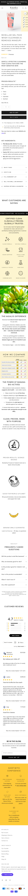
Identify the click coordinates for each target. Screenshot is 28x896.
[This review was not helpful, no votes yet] (23, 671)
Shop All (3, 859)
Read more (19, 695)
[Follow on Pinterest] (10, 880)
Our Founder (5, 848)
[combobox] (19, 646)
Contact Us (4, 840)
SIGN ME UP (14, 757)
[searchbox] (8, 642)
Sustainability (5, 851)
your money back (21, 785)
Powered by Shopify (19, 885)
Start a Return (5, 838)
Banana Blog (4, 854)
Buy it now (14, 117)
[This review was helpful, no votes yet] (21, 671)
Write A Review (15, 635)
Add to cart (14, 112)
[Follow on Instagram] (6, 880)
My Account (4, 832)
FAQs (2, 856)
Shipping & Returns (6, 835)
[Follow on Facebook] (2, 880)
